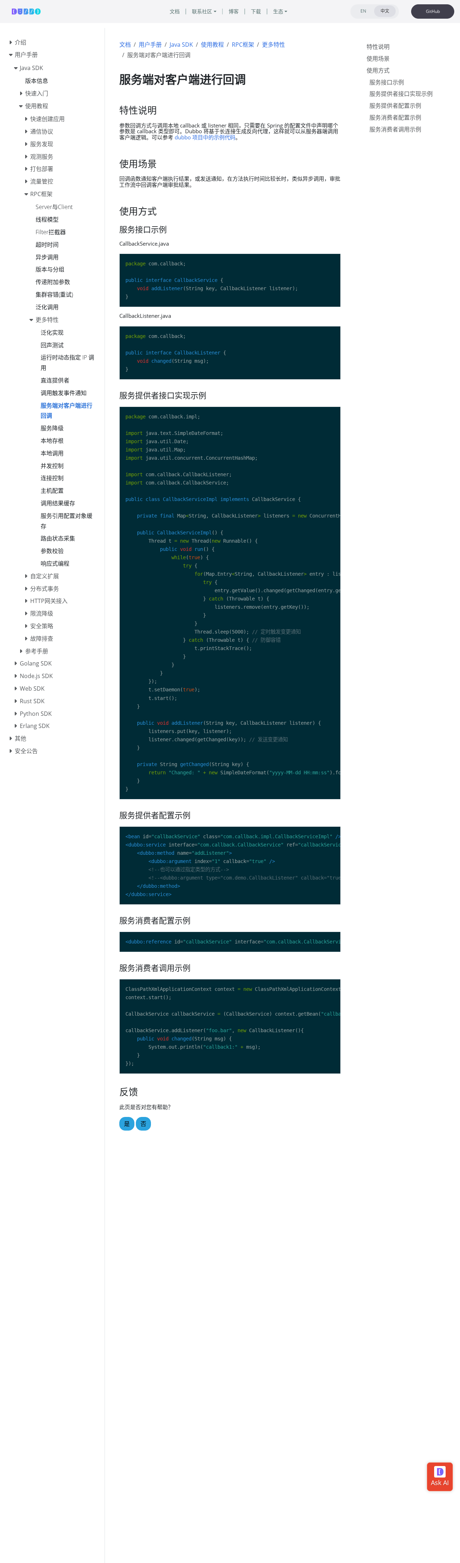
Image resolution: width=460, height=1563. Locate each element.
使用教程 (212, 44)
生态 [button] (278, 11)
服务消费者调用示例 (395, 129)
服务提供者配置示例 (395, 106)
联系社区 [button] (202, 11)
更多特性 (273, 44)
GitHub (433, 11)
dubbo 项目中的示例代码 (205, 137)
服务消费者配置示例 (395, 117)
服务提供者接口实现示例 (401, 94)
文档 (125, 44)
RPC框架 (243, 44)
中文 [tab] (385, 11)
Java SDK (181, 44)
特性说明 (378, 47)
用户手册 (150, 44)
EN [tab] (363, 11)
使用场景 (378, 58)
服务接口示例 (386, 82)
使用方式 (378, 70)
